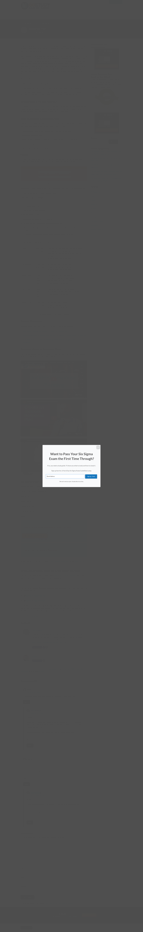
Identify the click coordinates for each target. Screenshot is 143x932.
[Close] (98, 447)
